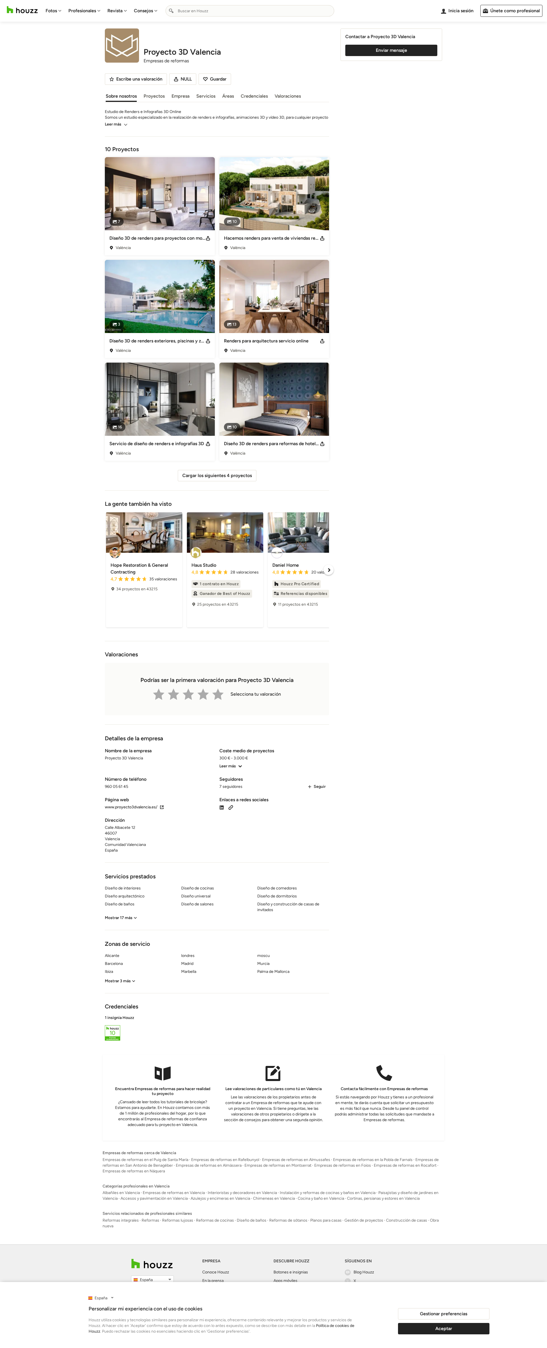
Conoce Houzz (215, 1272)
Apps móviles (285, 1280)
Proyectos (154, 96)
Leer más (113, 124)
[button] (217, 1029)
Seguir (320, 786)
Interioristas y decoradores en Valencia (242, 1192)
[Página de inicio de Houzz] (22, 9)
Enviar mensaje (391, 50)
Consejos (143, 10)
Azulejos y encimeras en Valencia (220, 1198)
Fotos (51, 10)
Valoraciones (288, 96)
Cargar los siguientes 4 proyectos (217, 475)
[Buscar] (171, 11)
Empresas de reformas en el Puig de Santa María (145, 1159)
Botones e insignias (291, 1272)
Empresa (180, 96)
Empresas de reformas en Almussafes (296, 1159)
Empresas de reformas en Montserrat (277, 1165)
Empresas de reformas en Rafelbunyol (225, 1159)
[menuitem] (53, 10)
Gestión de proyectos (363, 1220)
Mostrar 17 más (118, 917)
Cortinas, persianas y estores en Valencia (383, 1198)
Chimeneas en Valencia (274, 1198)
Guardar (218, 79)
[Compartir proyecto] (208, 238)
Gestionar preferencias (443, 1313)
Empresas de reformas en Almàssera (209, 1165)
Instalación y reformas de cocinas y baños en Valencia (327, 1192)
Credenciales (254, 96)
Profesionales (82, 10)
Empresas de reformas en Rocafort (405, 1165)
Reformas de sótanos (288, 1220)
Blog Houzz (364, 1272)
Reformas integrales (121, 1220)
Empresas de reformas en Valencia (174, 1192)
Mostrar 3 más (118, 981)
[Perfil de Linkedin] (221, 807)
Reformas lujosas (177, 1220)
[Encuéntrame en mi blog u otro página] (230, 807)
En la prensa (213, 1280)
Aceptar (443, 1328)
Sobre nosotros (121, 96)
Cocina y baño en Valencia (321, 1198)
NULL (186, 79)
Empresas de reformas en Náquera (134, 1171)
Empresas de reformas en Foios (342, 1165)
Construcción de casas (406, 1220)
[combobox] (250, 11)
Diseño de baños (251, 1220)
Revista (115, 10)
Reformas (150, 1220)
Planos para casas (326, 1220)
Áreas (228, 96)
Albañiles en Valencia (121, 1192)
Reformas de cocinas (215, 1220)
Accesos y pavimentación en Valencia (154, 1198)
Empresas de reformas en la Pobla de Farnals (373, 1159)
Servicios (205, 96)
